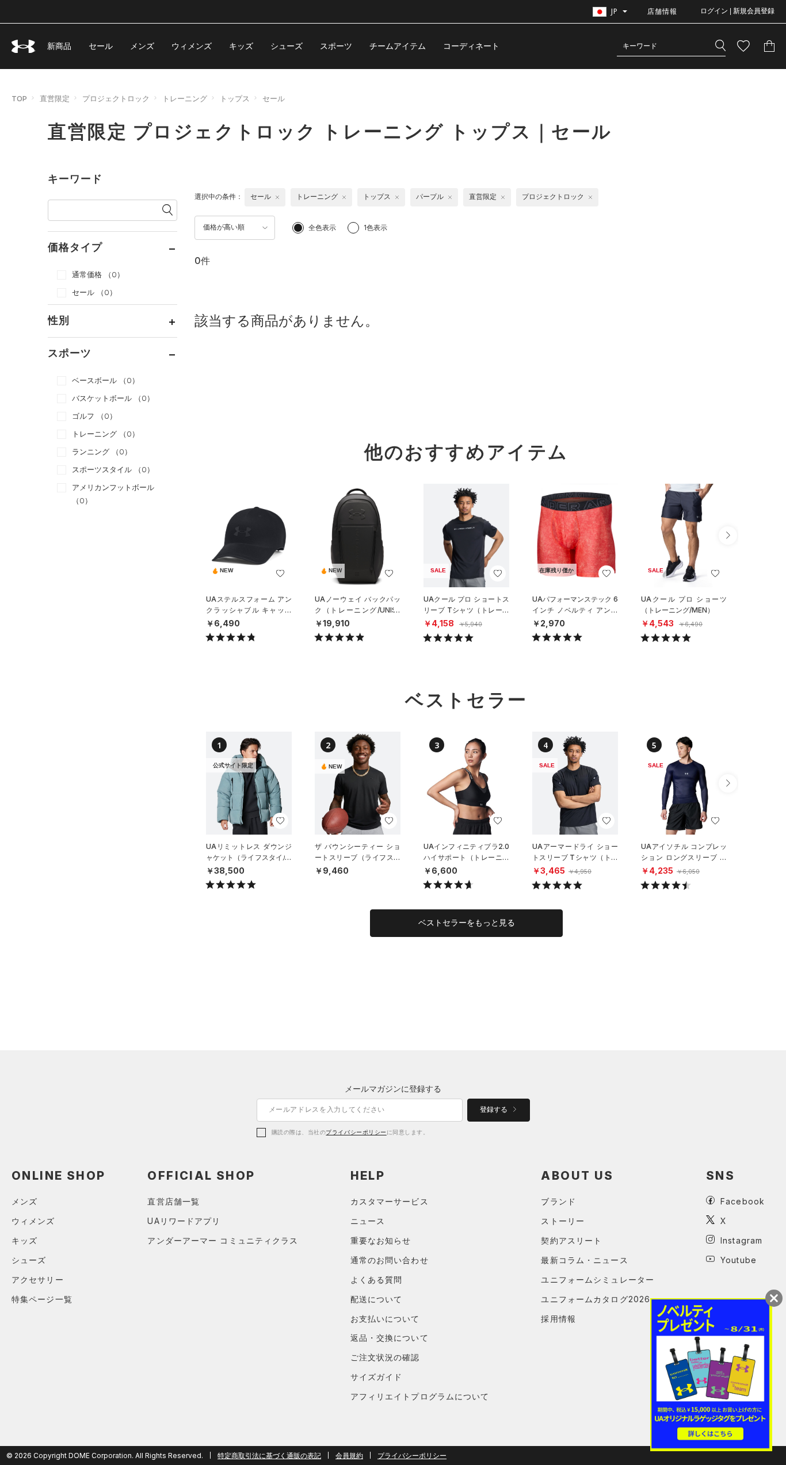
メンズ (142, 46)
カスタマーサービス (389, 1201)
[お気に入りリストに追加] (280, 573)
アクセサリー (38, 1279)
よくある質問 (376, 1279)
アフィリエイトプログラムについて (420, 1396)
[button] (728, 535)
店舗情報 (662, 11)
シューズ (286, 46)
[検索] (720, 46)
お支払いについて (385, 1319)
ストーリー (563, 1221)
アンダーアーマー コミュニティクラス (222, 1240)
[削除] (277, 197)
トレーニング (184, 98)
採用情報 (558, 1319)
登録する (494, 1110)
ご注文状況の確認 (385, 1357)
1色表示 (375, 227)
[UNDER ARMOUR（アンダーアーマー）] (24, 46)
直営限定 (55, 98)
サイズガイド (376, 1377)
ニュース (367, 1221)
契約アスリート (571, 1240)
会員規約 (349, 1455)
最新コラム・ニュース (584, 1260)
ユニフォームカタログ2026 (595, 1299)
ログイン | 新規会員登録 (737, 11)
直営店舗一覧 (173, 1201)
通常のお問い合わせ (389, 1260)
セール (101, 46)
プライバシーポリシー (356, 1132)
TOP (19, 98)
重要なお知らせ (380, 1240)
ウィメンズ (191, 46)
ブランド (558, 1201)
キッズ (241, 46)
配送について (376, 1299)
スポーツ (336, 46)
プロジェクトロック (116, 98)
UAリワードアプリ (183, 1221)
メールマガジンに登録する (393, 1088)
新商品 (59, 46)
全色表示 (322, 227)
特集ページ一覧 (42, 1299)
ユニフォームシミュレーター (597, 1279)
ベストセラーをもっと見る (466, 922)
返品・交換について (389, 1337)
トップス (235, 98)
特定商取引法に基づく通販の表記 (269, 1455)
